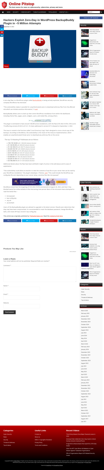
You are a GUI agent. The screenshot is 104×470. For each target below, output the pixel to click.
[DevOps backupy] (39, 121)
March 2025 (84, 310)
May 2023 (84, 371)
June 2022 (84, 402)
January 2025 (85, 316)
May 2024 (84, 338)
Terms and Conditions (41, 445)
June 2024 (84, 335)
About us (37, 437)
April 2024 (84, 341)
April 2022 (84, 408)
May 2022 (84, 405)
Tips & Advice (52, 12)
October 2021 (85, 413)
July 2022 (83, 399)
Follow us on (91, 18)
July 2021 (83, 421)
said (36, 109)
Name (5, 286)
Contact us (38, 434)
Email (5, 294)
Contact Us (63, 12)
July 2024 (83, 333)
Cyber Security (26, 12)
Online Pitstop (21, 4)
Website (6, 303)
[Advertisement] (39, 81)
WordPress (48, 465)
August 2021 (84, 419)
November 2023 (85, 355)
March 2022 (84, 410)
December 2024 (85, 319)
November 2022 (85, 388)
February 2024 (85, 346)
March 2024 (84, 344)
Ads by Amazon (73, 251)
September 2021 (86, 416)
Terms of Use (80, 462)
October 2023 (85, 358)
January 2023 (85, 383)
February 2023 (85, 380)
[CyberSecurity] (40, 185)
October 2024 (85, 324)
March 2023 (84, 377)
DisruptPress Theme (58, 465)
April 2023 (84, 374)
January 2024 (85, 349)
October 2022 (85, 391)
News (8, 12)
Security (16, 12)
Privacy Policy (38, 442)
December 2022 (85, 385)
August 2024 (84, 330)
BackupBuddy (37, 100)
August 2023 (84, 363)
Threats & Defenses (39, 12)
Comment (7, 265)
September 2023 (86, 360)
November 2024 (85, 322)
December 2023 (85, 352)
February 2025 (85, 313)
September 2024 (86, 327)
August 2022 (84, 396)
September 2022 (86, 394)
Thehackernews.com (36, 216)
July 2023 (83, 366)
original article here (56, 216)
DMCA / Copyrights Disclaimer (43, 440)
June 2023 (84, 369)
